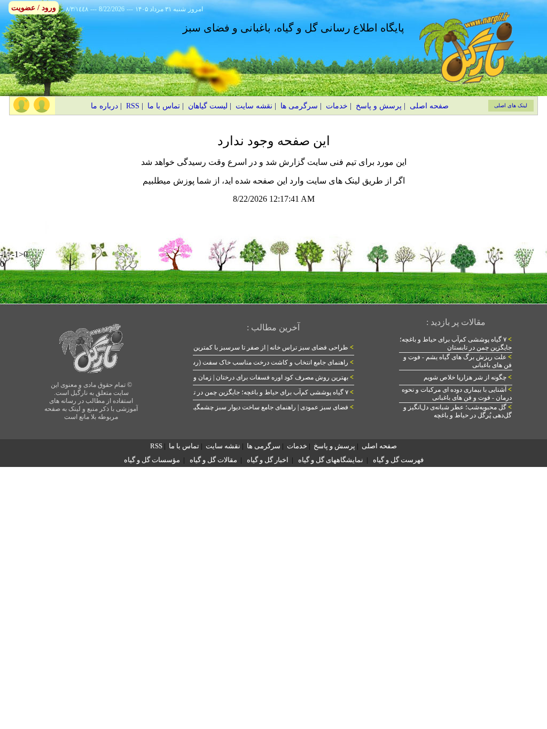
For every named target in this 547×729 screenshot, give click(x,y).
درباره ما (104, 106)
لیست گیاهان (208, 106)
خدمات (337, 106)
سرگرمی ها (299, 106)
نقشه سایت (254, 106)
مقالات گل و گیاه (213, 460)
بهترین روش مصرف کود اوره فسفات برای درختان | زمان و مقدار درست (256, 377)
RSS (132, 106)
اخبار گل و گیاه (267, 460)
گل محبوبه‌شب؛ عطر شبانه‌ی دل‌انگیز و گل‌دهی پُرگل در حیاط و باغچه (457, 411)
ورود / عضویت (33, 8)
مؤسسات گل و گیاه (152, 460)
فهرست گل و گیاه (398, 460)
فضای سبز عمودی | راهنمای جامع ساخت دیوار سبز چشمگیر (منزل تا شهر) (253, 407)
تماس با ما (163, 106)
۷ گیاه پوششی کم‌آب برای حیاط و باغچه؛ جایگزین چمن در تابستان (264, 392)
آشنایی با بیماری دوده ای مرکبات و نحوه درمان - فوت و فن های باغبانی (457, 393)
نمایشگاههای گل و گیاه (330, 460)
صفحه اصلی (429, 106)
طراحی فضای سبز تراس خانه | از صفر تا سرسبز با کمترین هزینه (266, 347)
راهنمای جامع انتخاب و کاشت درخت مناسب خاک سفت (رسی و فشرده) (256, 362)
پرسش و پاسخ (379, 106)
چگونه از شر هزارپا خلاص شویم (468, 377)
